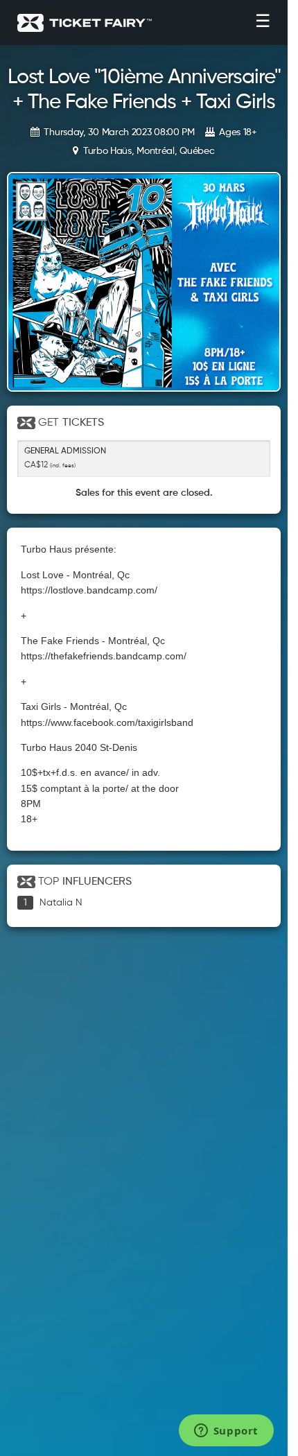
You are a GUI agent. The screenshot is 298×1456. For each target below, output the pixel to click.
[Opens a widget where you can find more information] (226, 1431)
